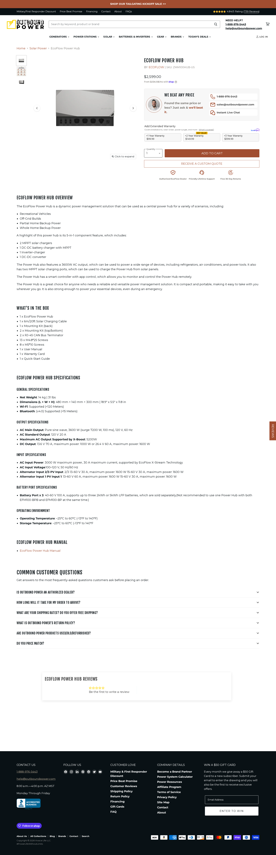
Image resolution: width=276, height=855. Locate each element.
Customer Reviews (123, 786)
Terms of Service (169, 792)
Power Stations (85, 36)
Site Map (163, 802)
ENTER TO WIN (232, 811)
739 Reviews (251, 11)
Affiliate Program (169, 787)
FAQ (113, 811)
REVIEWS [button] (273, 431)
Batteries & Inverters (135, 36)
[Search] (216, 24)
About (118, 11)
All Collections (38, 836)
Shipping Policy (121, 791)
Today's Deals (198, 36)
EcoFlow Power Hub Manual (40, 550)
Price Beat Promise (71, 11)
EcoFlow (156, 67)
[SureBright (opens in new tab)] (255, 129)
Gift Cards (117, 806)
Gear (161, 36)
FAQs (129, 11)
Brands (176, 36)
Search (85, 836)
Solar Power (38, 48)
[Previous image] (37, 108)
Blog (52, 836)
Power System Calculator (175, 776)
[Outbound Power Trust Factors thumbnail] (21, 71)
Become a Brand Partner (174, 771)
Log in (263, 36)
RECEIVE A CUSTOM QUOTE (201, 163)
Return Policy (120, 796)
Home (21, 48)
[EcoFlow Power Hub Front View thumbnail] (21, 60)
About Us (22, 836)
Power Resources (169, 781)
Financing (91, 11)
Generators (58, 36)
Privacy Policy (167, 797)
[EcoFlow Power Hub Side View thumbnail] (21, 82)
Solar (108, 36)
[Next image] (133, 108)
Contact (106, 11)
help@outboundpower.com (36, 778)
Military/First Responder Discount (36, 11)
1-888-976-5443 (227, 96)
